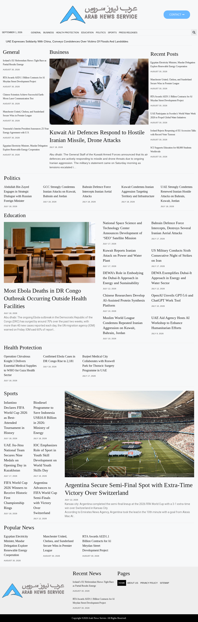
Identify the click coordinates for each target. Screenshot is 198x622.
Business (48, 32)
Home (122, 583)
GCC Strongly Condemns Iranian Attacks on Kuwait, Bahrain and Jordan (59, 191)
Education (87, 32)
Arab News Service (97, 618)
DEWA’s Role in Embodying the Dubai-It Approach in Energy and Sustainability (123, 278)
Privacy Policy (149, 583)
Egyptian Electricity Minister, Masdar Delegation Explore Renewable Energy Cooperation (16, 546)
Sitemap (164, 583)
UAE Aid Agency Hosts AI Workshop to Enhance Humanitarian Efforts (170, 323)
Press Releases (128, 32)
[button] (194, 32)
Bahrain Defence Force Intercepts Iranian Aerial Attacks (97, 191)
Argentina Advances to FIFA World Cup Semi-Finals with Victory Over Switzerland (45, 498)
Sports (112, 32)
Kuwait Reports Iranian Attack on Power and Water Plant (122, 255)
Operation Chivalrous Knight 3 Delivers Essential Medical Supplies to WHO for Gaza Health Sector (20, 366)
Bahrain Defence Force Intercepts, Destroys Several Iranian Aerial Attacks (171, 228)
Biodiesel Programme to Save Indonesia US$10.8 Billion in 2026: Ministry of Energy (44, 418)
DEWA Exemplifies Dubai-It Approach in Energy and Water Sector (171, 278)
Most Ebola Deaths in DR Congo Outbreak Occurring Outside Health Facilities (45, 298)
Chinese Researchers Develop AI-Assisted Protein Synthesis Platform (124, 300)
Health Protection (67, 32)
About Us (132, 583)
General (36, 32)
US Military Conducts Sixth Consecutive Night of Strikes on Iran (171, 255)
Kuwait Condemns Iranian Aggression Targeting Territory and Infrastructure (137, 191)
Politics (101, 32)
